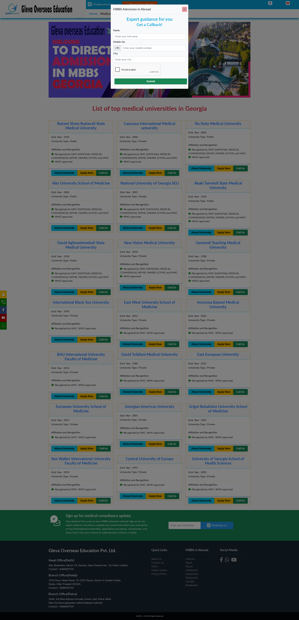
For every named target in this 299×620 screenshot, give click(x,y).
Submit (151, 81)
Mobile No (119, 42)
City (115, 53)
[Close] (184, 9)
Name (116, 30)
